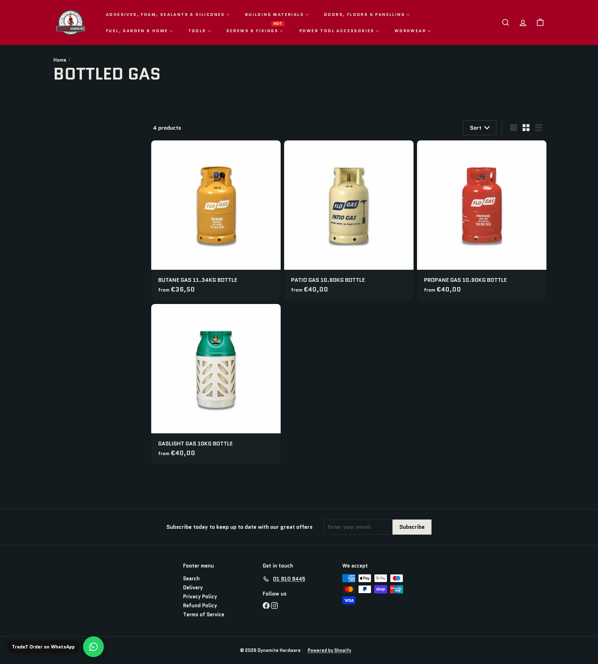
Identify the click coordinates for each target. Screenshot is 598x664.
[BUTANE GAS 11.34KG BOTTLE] (216, 220)
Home (59, 60)
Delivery (193, 587)
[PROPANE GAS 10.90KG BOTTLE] (481, 220)
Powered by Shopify (329, 650)
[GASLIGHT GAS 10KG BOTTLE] (216, 384)
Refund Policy (200, 605)
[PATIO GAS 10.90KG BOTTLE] (349, 220)
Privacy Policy (200, 596)
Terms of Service (203, 614)
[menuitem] (167, 14)
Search (191, 578)
